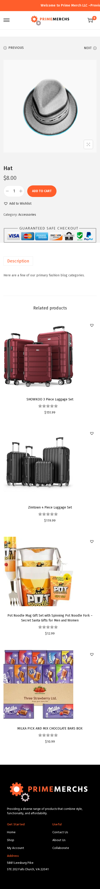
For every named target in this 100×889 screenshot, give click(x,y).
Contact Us (60, 832)
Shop (10, 840)
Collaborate (60, 848)
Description (18, 261)
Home (11, 832)
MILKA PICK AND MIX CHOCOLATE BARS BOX (50, 728)
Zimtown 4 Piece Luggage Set (50, 507)
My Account (15, 848)
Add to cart (42, 191)
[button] (17, 203)
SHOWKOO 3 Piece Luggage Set (50, 399)
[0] (90, 20)
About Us (58, 840)
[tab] (50, 261)
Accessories (27, 215)
